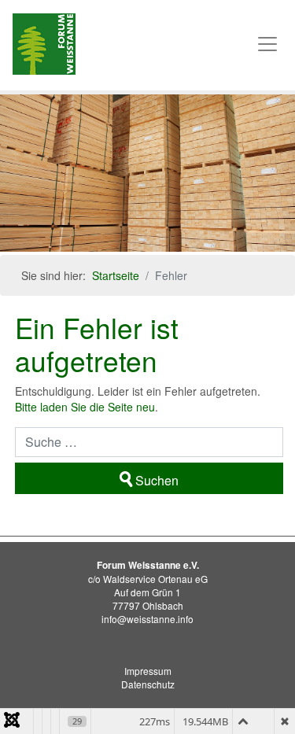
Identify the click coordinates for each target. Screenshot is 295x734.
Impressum (147, 670)
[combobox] (149, 442)
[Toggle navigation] (267, 44)
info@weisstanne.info (147, 618)
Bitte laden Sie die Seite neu (85, 407)
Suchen (157, 480)
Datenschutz (148, 684)
